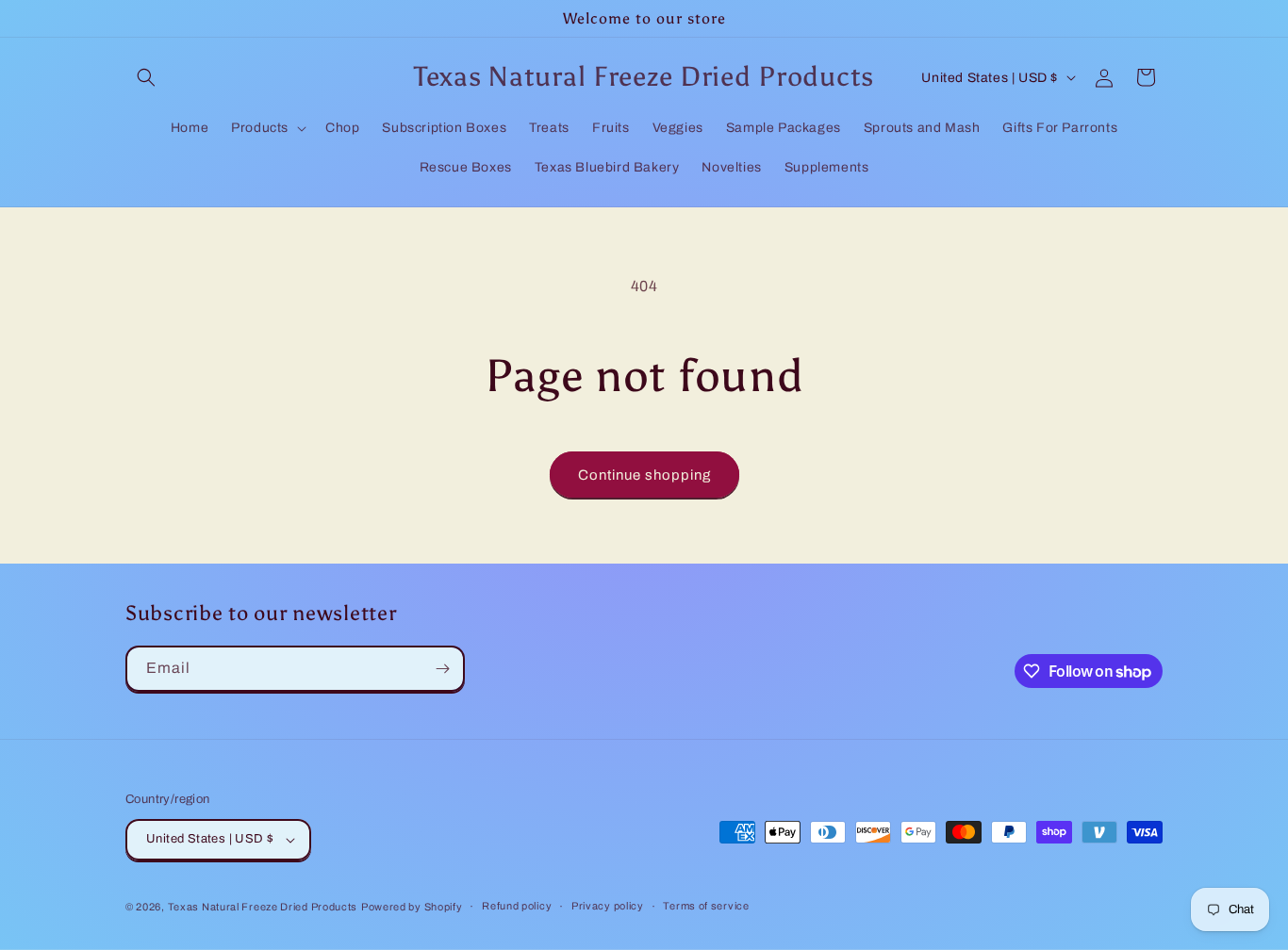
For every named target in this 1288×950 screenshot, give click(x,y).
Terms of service (706, 905)
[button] (146, 77)
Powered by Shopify (412, 906)
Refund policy (517, 905)
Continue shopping (644, 475)
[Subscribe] (442, 669)
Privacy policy (607, 905)
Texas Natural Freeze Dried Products (263, 906)
